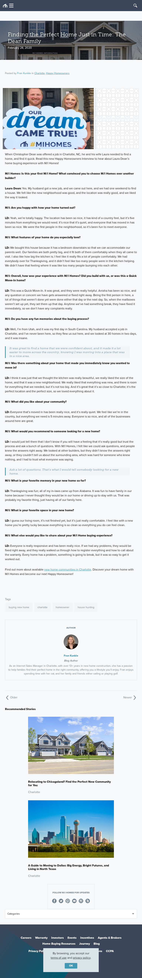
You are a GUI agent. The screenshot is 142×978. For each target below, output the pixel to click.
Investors (57, 938)
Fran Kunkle (24, 73)
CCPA (110, 951)
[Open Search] (135, 5)
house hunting (86, 607)
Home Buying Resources (58, 943)
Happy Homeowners (58, 73)
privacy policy (82, 958)
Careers (26, 938)
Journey (84, 943)
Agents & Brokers (109, 938)
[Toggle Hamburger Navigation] (8, 5)
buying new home (19, 607)
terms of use (59, 958)
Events (72, 938)
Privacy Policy (37, 951)
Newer (128, 697)
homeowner (62, 607)
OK (71, 966)
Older (13, 697)
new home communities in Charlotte (67, 569)
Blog (97, 943)
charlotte (43, 607)
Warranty (41, 938)
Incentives (87, 938)
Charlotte (39, 73)
